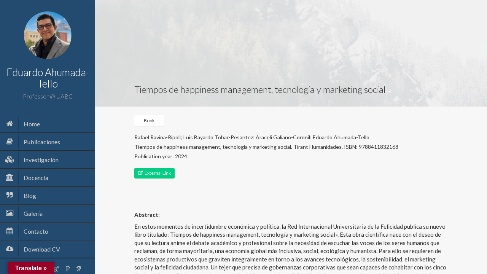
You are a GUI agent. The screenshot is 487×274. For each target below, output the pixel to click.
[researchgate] (57, 268)
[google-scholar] (79, 268)
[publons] (68, 268)
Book (149, 120)
